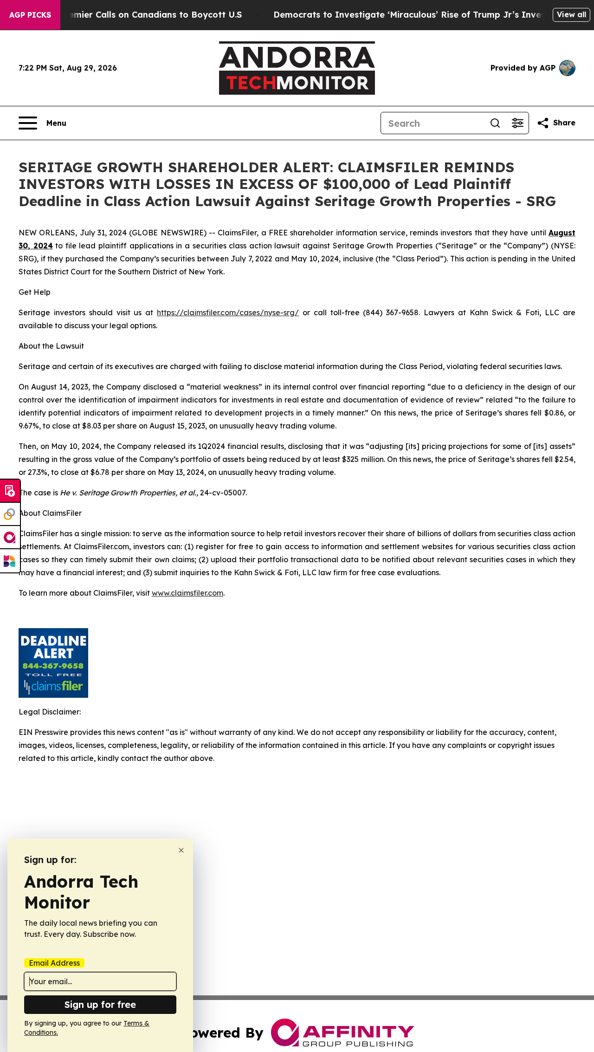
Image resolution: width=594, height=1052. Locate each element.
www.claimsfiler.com (187, 592)
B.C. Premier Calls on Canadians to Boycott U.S (141, 14)
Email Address (54, 963)
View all (571, 14)
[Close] (181, 850)
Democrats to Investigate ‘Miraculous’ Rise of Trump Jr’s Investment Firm (433, 14)
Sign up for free (100, 1004)
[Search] (495, 123)
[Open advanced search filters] (517, 123)
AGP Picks (30, 14)
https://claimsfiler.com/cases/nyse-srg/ (228, 312)
